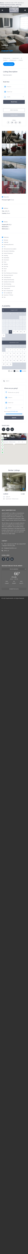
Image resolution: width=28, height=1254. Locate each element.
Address (6, 208)
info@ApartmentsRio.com (10, 548)
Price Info (6, 197)
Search (14, 417)
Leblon (5, 438)
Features (6, 237)
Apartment (15, 58)
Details (6, 221)
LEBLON (4, 48)
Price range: (7, 411)
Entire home (6, 58)
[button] (14, 447)
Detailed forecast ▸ (14, 589)
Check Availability (8, 64)
